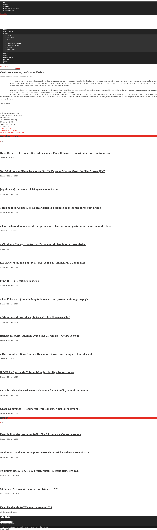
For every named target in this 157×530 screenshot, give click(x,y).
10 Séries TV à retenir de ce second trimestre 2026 (29, 489)
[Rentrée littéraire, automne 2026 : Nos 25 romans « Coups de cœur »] (5, 331)
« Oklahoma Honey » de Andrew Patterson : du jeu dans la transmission (43, 244)
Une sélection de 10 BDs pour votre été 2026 (26, 507)
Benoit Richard (27, 76)
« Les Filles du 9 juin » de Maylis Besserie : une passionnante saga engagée (44, 299)
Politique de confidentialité (11, 8)
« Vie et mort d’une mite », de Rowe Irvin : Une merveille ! (35, 317)
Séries (5, 55)
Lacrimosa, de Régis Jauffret (9, 130)
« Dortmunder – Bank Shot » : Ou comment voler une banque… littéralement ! (47, 353)
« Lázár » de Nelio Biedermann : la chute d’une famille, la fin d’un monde (44, 390)
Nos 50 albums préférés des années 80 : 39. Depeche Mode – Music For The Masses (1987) (53, 171)
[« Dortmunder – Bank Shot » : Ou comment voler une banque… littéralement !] (5, 349)
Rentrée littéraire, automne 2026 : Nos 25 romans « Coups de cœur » (40, 335)
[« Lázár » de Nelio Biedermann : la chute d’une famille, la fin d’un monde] (5, 386)
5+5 (8, 41)
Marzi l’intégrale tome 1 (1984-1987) (12, 132)
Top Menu (3, 14)
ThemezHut (43, 527)
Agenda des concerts (13, 45)
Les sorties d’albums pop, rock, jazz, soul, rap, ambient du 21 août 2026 (42, 262)
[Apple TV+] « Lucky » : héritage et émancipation (29, 189)
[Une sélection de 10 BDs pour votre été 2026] (5, 503)
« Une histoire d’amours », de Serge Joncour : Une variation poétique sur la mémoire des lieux (56, 225)
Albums (9, 35)
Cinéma (5, 53)
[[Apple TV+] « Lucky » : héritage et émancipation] (5, 185)
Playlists (9, 39)
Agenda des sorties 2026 (14, 43)
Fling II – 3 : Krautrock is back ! (19, 280)
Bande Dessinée (8, 57)
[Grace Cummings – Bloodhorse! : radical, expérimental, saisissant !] (5, 404)
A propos (6, 6)
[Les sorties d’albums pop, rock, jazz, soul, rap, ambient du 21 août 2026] (5, 258)
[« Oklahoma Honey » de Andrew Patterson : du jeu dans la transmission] (5, 240)
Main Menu (4, 66)
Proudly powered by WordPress (11, 527)
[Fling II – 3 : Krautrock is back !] (5, 276)
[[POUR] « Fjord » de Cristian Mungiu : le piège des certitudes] (5, 368)
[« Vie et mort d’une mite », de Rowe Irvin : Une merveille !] (5, 313)
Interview (9, 47)
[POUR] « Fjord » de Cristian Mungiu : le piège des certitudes (37, 372)
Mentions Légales (8, 10)
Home (5, 2)
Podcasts (5, 61)
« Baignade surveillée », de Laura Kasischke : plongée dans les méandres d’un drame (50, 207)
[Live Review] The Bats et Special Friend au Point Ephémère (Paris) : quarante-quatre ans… (55, 152)
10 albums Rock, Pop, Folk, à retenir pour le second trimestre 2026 (39, 470)
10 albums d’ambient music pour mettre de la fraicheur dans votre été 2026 (44, 452)
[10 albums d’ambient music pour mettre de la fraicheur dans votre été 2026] (5, 448)
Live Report (10, 37)
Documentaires (11, 49)
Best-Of (5, 63)
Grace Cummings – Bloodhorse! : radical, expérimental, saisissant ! (40, 408)
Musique (5, 33)
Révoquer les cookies (7, 524)
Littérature (6, 59)
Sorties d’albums (8, 31)
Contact (5, 4)
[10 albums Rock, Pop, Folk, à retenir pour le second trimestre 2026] (5, 466)
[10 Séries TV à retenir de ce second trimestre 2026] (5, 484)
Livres (8, 51)
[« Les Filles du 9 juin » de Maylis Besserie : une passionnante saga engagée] (5, 294)
